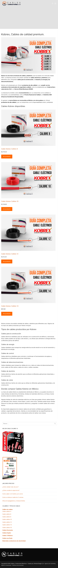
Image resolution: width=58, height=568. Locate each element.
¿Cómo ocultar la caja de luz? (10, 490)
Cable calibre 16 (7, 527)
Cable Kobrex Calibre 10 (9, 201)
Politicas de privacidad (17, 565)
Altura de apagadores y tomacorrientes (13, 501)
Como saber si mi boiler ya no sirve (12, 494)
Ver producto (6, 156)
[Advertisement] (29, 18)
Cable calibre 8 (6, 516)
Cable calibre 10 (7, 519)
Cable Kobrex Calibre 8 (9, 149)
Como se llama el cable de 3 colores (12, 497)
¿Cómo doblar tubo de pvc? (10, 487)
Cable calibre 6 (6, 514)
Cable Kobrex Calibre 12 (9, 254)
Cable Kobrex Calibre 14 (9, 306)
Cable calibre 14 (7, 525)
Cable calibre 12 (7, 522)
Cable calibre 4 (6, 511)
